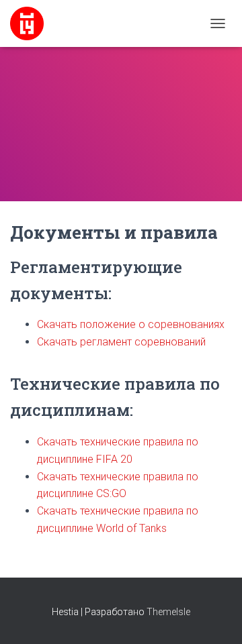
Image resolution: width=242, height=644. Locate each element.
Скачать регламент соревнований (121, 341)
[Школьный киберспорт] (32, 23)
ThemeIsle (168, 611)
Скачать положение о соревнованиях (131, 324)
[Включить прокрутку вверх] (215, 617)
